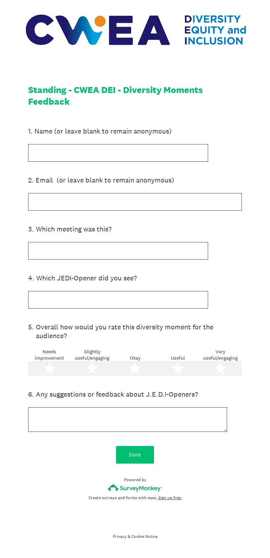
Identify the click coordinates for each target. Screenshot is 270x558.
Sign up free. (170, 498)
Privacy (120, 536)
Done (135, 454)
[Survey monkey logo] (135, 487)
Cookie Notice (144, 536)
